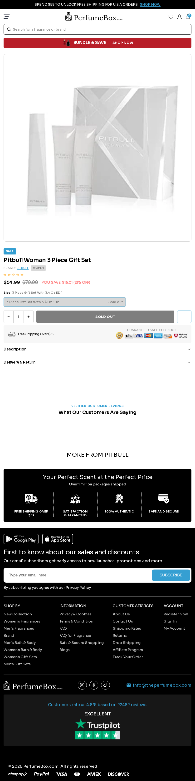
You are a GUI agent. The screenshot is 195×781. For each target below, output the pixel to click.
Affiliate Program (128, 649)
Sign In (170, 621)
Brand (9, 635)
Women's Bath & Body (23, 649)
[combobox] (97, 29)
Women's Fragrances (22, 621)
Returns (120, 635)
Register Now (176, 614)
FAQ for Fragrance (75, 635)
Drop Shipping (127, 642)
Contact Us (123, 621)
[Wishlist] (171, 16)
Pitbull (23, 268)
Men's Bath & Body (20, 642)
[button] (13, 275)
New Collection (18, 614)
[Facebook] (93, 685)
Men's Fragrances (19, 628)
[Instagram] (82, 685)
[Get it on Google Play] (21, 539)
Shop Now (150, 4)
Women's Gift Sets (20, 657)
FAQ (63, 628)
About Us (121, 614)
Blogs (64, 649)
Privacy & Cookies (75, 614)
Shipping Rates (127, 628)
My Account (174, 628)
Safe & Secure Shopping (81, 642)
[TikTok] (105, 685)
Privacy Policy (78, 587)
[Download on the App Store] (57, 539)
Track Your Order (128, 657)
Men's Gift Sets (17, 664)
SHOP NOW (122, 42)
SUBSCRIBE (171, 575)
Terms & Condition (76, 621)
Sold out (105, 317)
